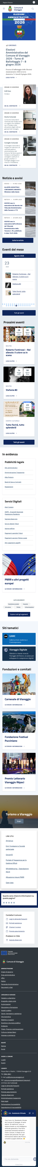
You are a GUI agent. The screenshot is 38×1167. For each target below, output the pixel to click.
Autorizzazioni (6, 1004)
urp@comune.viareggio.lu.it (15, 1077)
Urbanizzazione (29, 607)
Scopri (19, 821)
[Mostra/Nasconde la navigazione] (4, 8)
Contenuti (12, 45)
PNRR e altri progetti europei (17, 581)
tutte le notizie (17, 240)
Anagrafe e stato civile (8, 1001)
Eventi (3, 1063)
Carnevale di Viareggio (18, 699)
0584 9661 (7, 1074)
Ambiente (4, 1026)
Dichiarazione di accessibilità (10, 1104)
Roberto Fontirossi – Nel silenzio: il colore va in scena (21, 277)
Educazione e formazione (9, 1007)
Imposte (25, 604)
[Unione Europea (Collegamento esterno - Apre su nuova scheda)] (19, 953)
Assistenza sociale (13, 604)
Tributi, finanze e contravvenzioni (12, 1029)
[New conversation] (29, 1113)
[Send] (35, 1159)
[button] (8, 2)
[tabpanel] (19, 282)
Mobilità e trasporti (7, 1020)
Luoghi (3, 1060)
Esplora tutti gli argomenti (19, 614)
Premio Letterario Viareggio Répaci (15, 780)
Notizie (3, 1046)
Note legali (4, 1101)
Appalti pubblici (6, 1010)
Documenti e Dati (7, 987)
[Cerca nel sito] (32, 8)
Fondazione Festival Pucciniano (16, 739)
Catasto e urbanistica (8, 998)
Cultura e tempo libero (8, 1032)
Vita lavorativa (6, 1017)
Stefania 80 (16, 284)
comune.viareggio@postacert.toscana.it (17, 1080)
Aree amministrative (8, 975)
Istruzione (8, 607)
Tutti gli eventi (19, 442)
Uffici (3, 978)
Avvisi (3, 1049)
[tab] (2, 304)
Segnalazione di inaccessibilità (11, 1107)
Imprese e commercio (8, 1035)
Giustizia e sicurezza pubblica (10, 1023)
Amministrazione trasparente (11, 1098)
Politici (3, 981)
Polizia (18, 607)
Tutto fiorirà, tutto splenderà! (19, 292)
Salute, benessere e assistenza (11, 1013)
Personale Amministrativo (9, 984)
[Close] (33, 1113)
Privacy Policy (19, 1164)
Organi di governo (7, 972)
